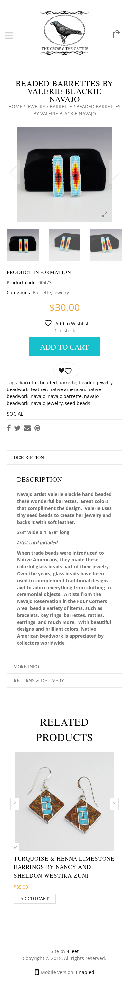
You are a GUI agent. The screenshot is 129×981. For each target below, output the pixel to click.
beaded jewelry (96, 382)
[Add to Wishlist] (66, 370)
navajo (38, 396)
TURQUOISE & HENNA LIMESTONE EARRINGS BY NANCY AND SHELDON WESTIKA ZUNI (64, 867)
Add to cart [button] (35, 898)
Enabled (85, 972)
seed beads (77, 403)
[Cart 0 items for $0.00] (113, 35)
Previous (13, 172)
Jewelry (35, 106)
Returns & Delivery (39, 680)
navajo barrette (65, 396)
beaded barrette (58, 382)
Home (15, 106)
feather (39, 389)
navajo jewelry (47, 403)
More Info (26, 666)
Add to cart (64, 347)
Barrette (61, 106)
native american (67, 389)
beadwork (17, 389)
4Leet (73, 951)
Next (115, 172)
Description (29, 457)
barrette (29, 382)
